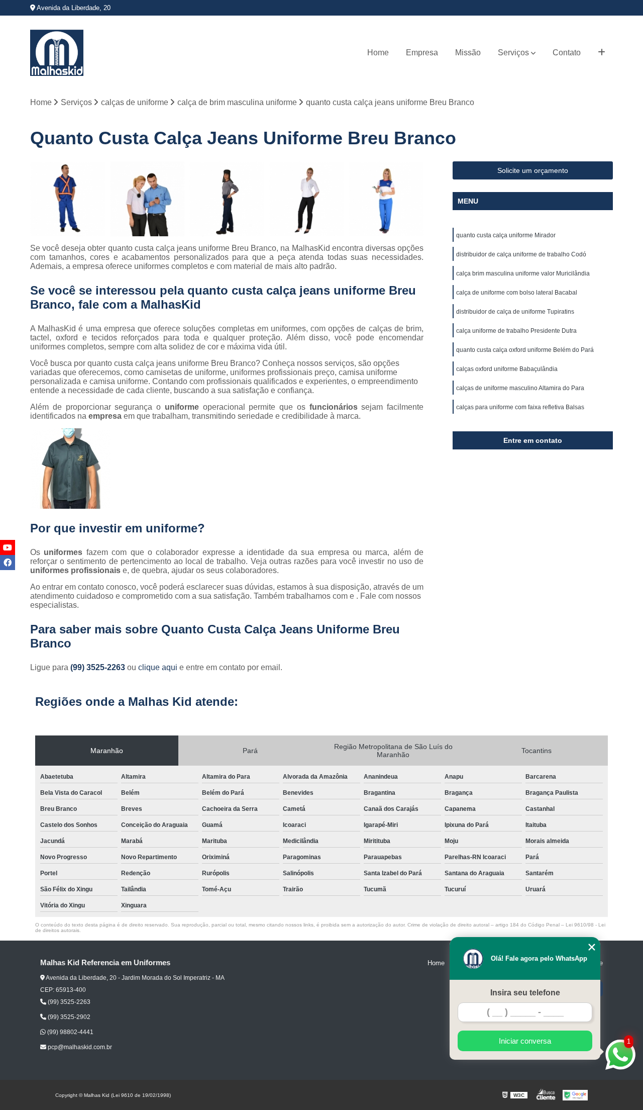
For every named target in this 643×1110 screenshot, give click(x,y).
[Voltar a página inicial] (56, 53)
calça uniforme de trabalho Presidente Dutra (516, 330)
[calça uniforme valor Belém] (226, 198)
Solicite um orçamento (532, 170)
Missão (468, 52)
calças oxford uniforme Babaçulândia (507, 369)
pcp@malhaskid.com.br (79, 1047)
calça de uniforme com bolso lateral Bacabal (516, 292)
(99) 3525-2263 (98, 667)
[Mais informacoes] (601, 53)
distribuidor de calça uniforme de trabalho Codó (521, 254)
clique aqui (157, 667)
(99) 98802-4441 (69, 1032)
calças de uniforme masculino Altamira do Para (520, 388)
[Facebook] (7, 562)
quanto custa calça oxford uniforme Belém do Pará (525, 349)
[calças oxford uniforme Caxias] (147, 198)
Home (378, 52)
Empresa (422, 52)
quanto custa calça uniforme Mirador (506, 235)
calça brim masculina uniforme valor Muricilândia (523, 273)
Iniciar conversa (525, 1041)
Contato (567, 52)
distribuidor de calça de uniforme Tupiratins (515, 311)
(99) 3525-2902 (68, 1017)
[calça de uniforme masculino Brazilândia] (67, 198)
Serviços (513, 52)
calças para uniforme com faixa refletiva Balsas (520, 407)
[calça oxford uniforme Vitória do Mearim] (306, 198)
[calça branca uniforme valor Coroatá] (386, 198)
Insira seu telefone (525, 992)
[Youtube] (7, 547)
